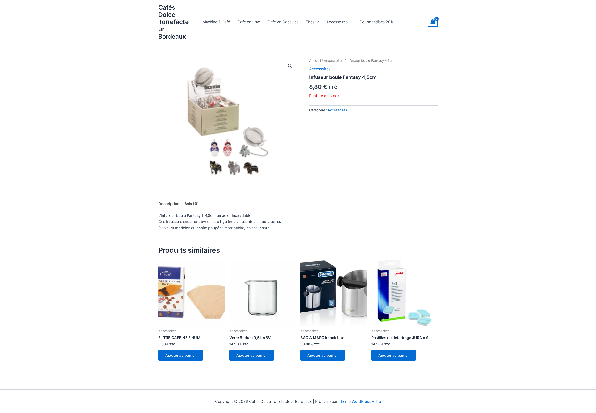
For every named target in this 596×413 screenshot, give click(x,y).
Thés (310, 22)
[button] (316, 22)
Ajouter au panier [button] (180, 355)
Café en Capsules (283, 22)
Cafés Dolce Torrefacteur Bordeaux (173, 22)
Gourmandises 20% (376, 22)
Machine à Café (216, 22)
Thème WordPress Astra (360, 401)
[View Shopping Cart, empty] (433, 22)
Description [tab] (168, 203)
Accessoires (337, 22)
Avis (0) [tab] (191, 203)
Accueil (315, 61)
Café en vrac (248, 22)
